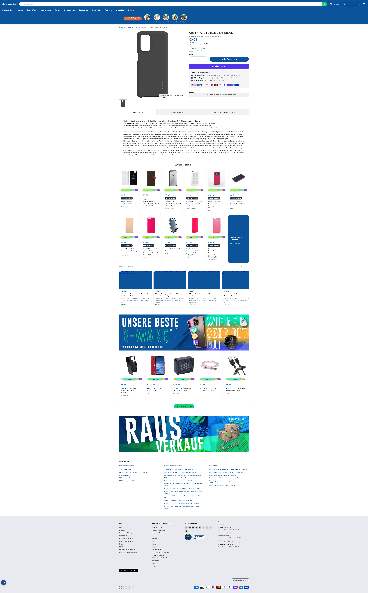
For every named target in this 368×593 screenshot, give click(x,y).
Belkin (122, 206)
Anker (227, 393)
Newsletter (155, 561)
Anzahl (191, 54)
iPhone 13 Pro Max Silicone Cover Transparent (178, 501)
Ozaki (144, 258)
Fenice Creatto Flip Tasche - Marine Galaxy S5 (238, 204)
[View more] (184, 333)
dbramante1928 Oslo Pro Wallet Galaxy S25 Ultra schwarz (129, 390)
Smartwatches (69, 10)
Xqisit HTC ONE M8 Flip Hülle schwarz (173, 250)
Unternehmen (156, 550)
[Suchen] (324, 4)
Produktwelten (7, 10)
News (121, 544)
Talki (153, 563)
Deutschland (239, 580)
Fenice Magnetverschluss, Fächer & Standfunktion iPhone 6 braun (151, 202)
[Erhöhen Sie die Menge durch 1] (205, 59)
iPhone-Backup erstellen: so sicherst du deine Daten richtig (226, 472)
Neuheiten (20, 10)
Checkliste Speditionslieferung (128, 550)
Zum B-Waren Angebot (184, 406)
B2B (153, 536)
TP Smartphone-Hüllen (126, 478)
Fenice (144, 208)
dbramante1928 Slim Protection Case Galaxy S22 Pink (180, 469)
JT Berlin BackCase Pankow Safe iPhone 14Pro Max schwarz (182, 488)
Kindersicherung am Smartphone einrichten (222, 485)
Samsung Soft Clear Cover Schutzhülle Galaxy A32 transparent (183, 475)
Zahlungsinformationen (159, 533)
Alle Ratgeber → (244, 267)
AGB (120, 527)
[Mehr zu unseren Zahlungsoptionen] (210, 72)
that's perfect (84, 10)
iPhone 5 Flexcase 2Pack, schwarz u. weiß (129, 203)
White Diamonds (191, 208)
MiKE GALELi (124, 256)
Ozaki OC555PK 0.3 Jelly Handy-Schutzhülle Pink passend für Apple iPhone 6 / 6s (151, 252)
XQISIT (166, 254)
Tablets (58, 10)
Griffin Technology (170, 208)
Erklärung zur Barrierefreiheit (128, 552)
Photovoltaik (97, 10)
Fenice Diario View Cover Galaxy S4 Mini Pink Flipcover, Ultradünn (215, 205)
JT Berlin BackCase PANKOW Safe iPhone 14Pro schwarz (181, 503)
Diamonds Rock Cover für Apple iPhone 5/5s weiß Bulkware (194, 204)
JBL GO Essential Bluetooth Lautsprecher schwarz (182, 389)
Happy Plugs (211, 260)
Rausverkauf (120, 10)
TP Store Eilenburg (158, 555)
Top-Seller (109, 10)
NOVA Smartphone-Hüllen (127, 481)
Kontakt (154, 566)
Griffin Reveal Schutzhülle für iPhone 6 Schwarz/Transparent (173, 204)
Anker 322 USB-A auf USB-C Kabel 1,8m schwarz (236, 389)
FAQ (153, 541)
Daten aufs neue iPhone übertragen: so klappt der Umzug (226, 478)
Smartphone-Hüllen (125, 475)
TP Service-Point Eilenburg (160, 558)
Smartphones (46, 10)
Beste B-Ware (32, 10)
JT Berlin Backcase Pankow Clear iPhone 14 (177, 478)
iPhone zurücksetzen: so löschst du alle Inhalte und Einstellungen (228, 469)
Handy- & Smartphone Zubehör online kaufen (133, 472)
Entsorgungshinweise (126, 538)
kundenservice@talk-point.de (227, 532)
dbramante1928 (125, 395)
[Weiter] (246, 378)
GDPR (121, 547)
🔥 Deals (130, 10)
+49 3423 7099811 (226, 544)
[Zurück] (122, 378)
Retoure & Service (157, 527)
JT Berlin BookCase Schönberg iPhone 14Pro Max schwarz (181, 481)
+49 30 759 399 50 (226, 527)
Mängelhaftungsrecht (126, 541)
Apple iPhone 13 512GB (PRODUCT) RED (155, 389)
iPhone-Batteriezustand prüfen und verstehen (222, 475)
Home (121, 27)
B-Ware (154, 538)
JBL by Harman (177, 393)
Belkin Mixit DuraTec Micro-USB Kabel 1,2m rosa (209, 389)
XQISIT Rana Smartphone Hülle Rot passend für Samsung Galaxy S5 (194, 252)
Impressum (122, 530)
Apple (149, 393)
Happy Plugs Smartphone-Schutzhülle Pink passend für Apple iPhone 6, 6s (214, 253)
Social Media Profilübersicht (161, 552)
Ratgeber (155, 547)
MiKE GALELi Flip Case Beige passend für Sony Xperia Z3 (129, 251)
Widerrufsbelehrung (125, 533)
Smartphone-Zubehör (133, 27)
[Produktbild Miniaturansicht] (123, 103)
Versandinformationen (159, 530)
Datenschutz (123, 536)
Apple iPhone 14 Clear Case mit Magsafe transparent (180, 472)
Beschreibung (138, 112)
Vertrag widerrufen (128, 570)
